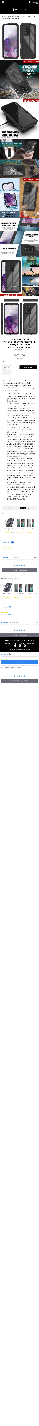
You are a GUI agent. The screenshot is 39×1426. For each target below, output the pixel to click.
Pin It (28, 508)
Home (4, 16)
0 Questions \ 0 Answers (10, 550)
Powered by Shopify (13, 649)
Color (19, 359)
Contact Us (15, 641)
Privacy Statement (18, 643)
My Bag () (34, 3)
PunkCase (19, 350)
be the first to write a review (19, 570)
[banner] (19, 9)
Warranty (30, 643)
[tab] (6, 558)
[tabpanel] (19, 679)
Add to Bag (28, 367)
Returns (24, 641)
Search (7, 641)
